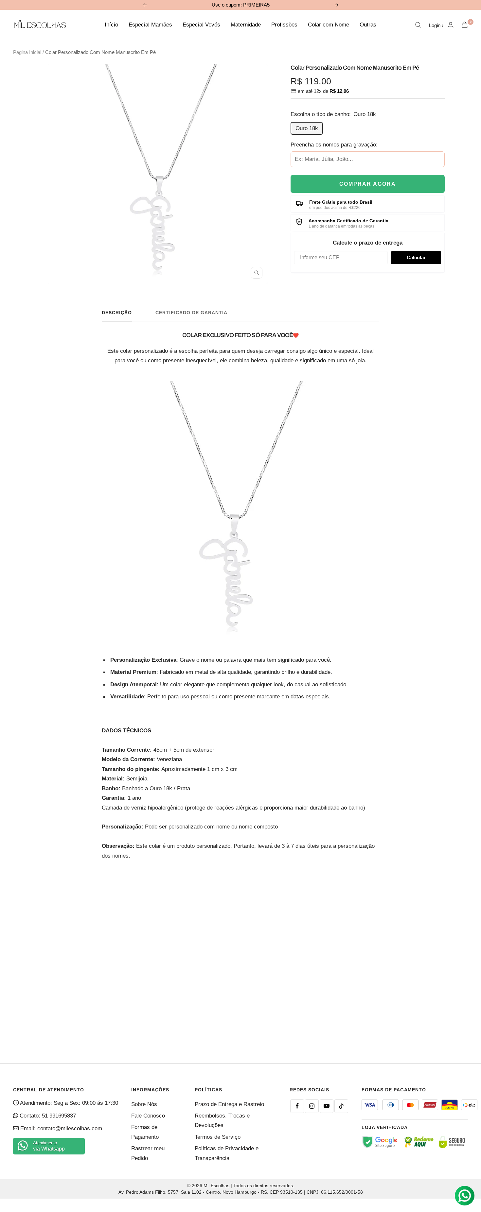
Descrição (117, 312)
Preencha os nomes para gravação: (334, 145)
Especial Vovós (201, 25)
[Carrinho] (464, 25)
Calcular (416, 257)
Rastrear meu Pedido (148, 1153)
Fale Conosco (148, 1116)
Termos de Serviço (217, 1137)
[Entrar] (451, 24)
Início (111, 25)
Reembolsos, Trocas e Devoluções (222, 1120)
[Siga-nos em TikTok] (341, 1106)
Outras (368, 25)
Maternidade (246, 25)
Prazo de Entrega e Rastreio (229, 1104)
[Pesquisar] (418, 25)
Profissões (284, 25)
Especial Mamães (150, 25)
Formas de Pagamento (145, 1132)
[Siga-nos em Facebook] (297, 1106)
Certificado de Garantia (191, 312)
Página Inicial (27, 52)
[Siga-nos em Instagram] (311, 1106)
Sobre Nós (144, 1104)
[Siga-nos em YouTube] (326, 1106)
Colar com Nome (328, 25)
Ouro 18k (306, 128)
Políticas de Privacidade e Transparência (226, 1153)
